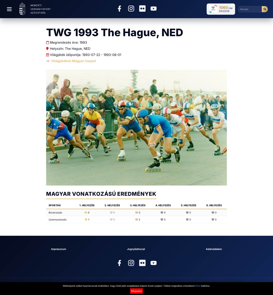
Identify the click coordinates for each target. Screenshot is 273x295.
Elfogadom (136, 291)
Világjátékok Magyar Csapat (73, 61)
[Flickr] (142, 8)
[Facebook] (119, 9)
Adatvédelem (214, 249)
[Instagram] (131, 9)
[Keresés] (265, 9)
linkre (197, 286)
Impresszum (58, 249)
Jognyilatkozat (136, 249)
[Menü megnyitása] (9, 9)
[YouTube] (153, 9)
